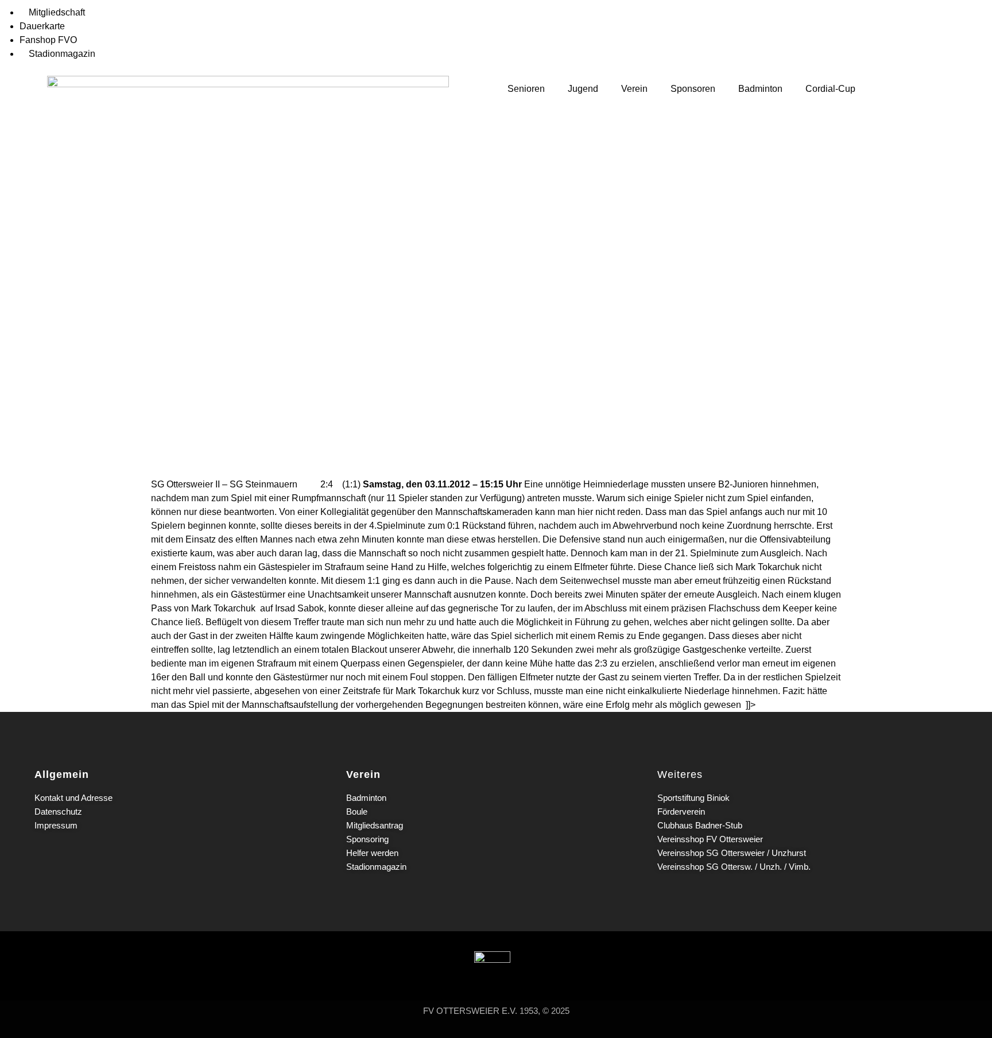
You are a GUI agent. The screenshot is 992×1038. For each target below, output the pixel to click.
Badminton (760, 89)
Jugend (583, 89)
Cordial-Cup (830, 89)
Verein (634, 89)
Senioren (526, 89)
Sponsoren (693, 89)
